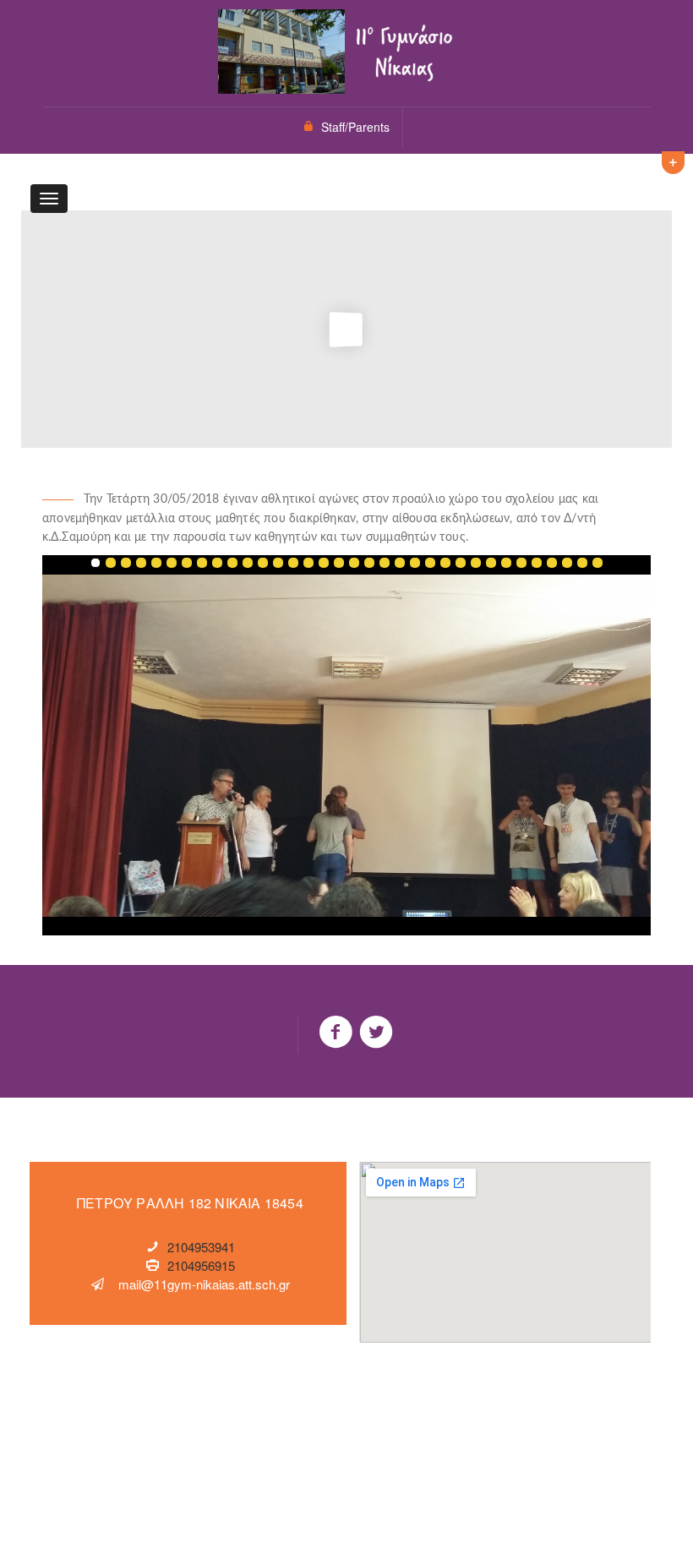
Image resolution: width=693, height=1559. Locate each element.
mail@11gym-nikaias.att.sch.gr (204, 1284)
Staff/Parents (355, 126)
